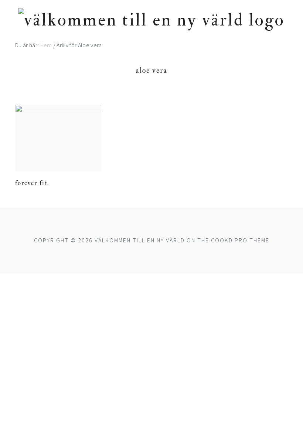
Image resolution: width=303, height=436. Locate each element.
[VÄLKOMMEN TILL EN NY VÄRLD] (151, 20)
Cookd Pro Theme (240, 240)
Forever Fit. (32, 183)
